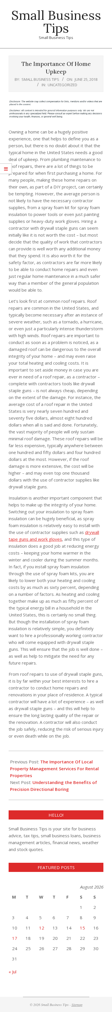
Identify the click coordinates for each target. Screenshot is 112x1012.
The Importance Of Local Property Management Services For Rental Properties (54, 768)
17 (14, 938)
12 (41, 928)
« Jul (12, 971)
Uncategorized (62, 84)
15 (82, 928)
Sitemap (77, 1004)
